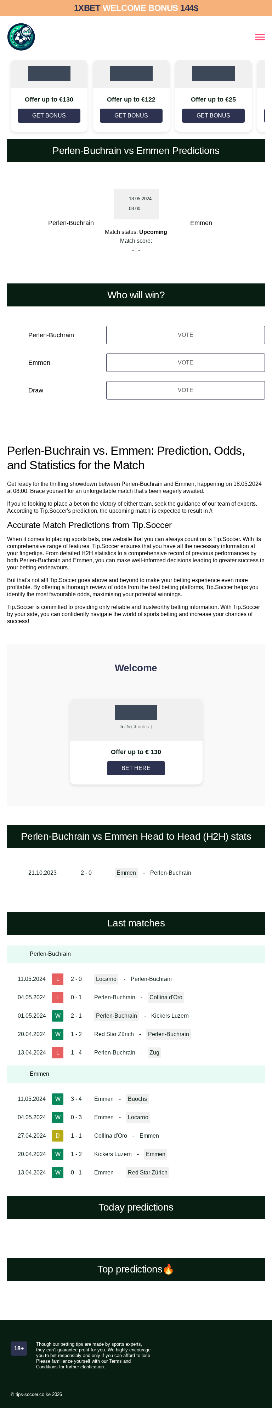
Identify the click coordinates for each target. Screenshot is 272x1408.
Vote (185, 335)
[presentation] (42, 743)
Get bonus (49, 116)
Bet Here (136, 768)
